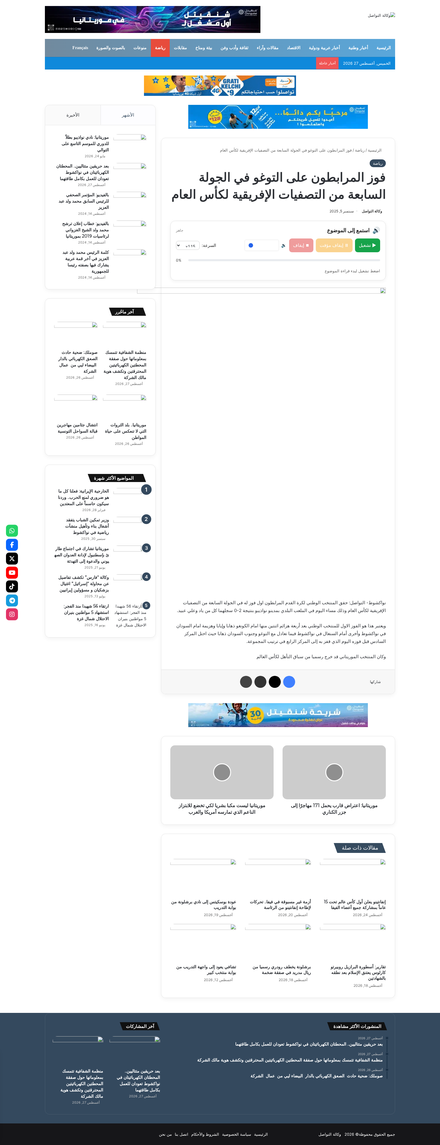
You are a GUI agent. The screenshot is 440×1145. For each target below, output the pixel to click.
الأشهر (128, 115)
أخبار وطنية (358, 48)
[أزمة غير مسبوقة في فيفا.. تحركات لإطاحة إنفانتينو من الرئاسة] (278, 877)
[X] (12, 559)
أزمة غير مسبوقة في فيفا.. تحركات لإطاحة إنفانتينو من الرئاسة (280, 904)
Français (80, 48)
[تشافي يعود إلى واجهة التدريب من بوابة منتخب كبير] (203, 942)
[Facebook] (12, 545)
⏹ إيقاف (301, 245)
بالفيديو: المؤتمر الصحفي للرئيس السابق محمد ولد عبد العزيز (84, 201)
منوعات (140, 48)
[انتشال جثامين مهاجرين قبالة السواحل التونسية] (76, 407)
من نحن (165, 1134)
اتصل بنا (181, 1134)
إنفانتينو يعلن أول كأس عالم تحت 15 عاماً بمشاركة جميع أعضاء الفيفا (355, 904)
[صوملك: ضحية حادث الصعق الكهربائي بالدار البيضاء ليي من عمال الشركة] (76, 334)
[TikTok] (12, 587)
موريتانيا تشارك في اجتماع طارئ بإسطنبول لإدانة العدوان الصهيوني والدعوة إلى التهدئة (81, 555)
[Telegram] (12, 600)
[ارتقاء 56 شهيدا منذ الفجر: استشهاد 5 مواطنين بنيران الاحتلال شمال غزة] (129, 615)
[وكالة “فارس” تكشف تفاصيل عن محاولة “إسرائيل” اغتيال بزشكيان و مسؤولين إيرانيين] (129, 585)
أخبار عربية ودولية (324, 48)
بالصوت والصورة (110, 48)
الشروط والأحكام (205, 1134)
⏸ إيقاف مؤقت (334, 245)
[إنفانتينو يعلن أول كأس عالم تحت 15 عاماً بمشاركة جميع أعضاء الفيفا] (353, 877)
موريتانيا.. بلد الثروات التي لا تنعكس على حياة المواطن (125, 431)
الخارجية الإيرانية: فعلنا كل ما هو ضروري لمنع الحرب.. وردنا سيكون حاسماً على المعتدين (83, 497)
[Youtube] (12, 572)
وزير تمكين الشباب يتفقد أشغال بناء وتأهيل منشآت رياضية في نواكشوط (87, 526)
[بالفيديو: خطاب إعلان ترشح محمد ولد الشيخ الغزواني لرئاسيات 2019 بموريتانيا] (129, 231)
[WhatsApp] (12, 531)
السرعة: (209, 245)
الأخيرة (72, 115)
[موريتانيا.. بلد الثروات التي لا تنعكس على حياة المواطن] (124, 407)
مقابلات (180, 48)
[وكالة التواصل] (381, 15)
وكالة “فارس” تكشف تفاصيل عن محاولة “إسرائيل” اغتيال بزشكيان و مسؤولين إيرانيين (83, 584)
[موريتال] (220, 85)
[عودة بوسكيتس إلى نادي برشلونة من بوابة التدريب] (203, 877)
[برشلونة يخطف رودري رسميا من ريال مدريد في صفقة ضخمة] (278, 942)
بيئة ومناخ (203, 48)
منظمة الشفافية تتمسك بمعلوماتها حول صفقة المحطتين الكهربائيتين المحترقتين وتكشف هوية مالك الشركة (125, 365)
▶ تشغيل (367, 245)
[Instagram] (12, 614)
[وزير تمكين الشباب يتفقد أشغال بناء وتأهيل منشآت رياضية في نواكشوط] (129, 528)
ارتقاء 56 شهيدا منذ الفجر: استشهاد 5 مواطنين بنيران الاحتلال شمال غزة (86, 612)
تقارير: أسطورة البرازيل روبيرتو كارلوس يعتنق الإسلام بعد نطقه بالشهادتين (358, 972)
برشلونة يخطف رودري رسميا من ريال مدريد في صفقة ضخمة (282, 969)
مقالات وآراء (268, 48)
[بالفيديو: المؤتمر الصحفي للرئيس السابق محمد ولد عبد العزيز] (129, 203)
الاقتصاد (294, 48)
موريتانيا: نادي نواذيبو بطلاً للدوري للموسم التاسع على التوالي (85, 143)
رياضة (160, 48)
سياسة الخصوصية (236, 1134)
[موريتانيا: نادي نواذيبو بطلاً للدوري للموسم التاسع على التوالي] (129, 145)
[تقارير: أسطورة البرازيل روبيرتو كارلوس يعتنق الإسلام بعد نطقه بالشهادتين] (353, 942)
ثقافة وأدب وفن (234, 48)
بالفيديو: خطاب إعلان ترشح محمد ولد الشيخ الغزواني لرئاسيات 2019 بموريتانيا (85, 230)
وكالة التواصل (372, 211)
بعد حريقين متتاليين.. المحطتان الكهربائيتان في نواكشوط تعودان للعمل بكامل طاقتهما (82, 172)
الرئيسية (384, 48)
